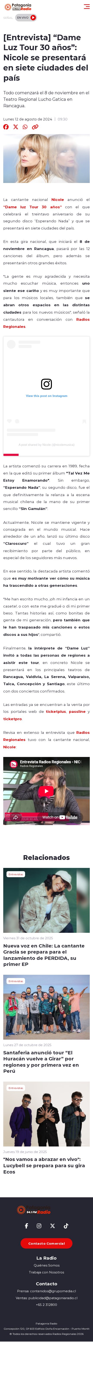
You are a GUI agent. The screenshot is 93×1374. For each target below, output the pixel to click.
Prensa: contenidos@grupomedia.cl (46, 1291)
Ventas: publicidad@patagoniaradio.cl (46, 1298)
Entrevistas (16, 874)
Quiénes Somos (46, 1265)
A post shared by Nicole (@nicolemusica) (47, 444)
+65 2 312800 (46, 1305)
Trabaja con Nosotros (46, 1272)
